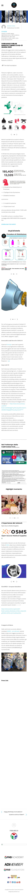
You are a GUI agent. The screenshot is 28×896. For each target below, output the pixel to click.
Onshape (9, 344)
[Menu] (2, 5)
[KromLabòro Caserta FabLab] (14, 8)
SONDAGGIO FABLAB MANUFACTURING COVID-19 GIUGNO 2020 (11, 45)
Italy (14, 36)
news (17, 38)
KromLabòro (4, 38)
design (12, 33)
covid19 (8, 33)
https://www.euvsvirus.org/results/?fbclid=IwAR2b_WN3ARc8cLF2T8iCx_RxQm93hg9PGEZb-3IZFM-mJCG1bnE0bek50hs (13, 611)
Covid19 (4, 31)
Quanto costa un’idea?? (16, 814)
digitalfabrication (6, 35)
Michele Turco (11, 26)
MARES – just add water (13, 631)
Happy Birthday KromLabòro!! (13, 812)
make (9, 38)
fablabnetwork (5, 36)
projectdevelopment (6, 39)
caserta (3, 33)
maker (13, 38)
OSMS (7, 545)
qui (9, 361)
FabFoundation (15, 35)
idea (11, 36)
